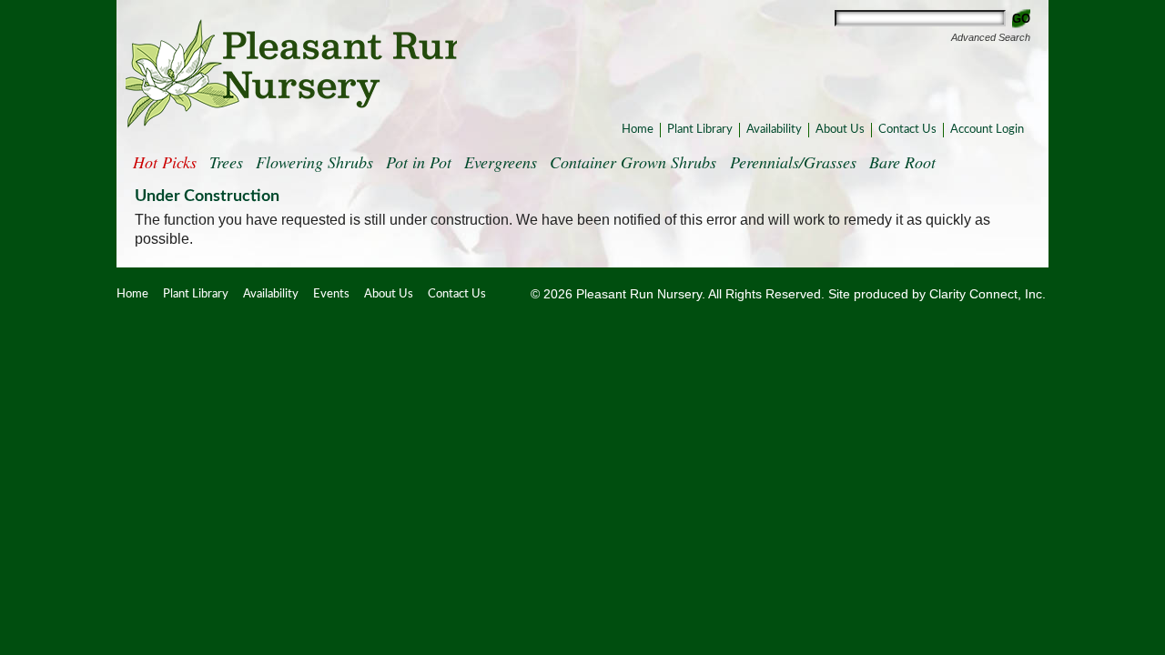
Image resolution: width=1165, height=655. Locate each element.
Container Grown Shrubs (633, 162)
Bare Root (902, 162)
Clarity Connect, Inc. (987, 294)
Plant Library (700, 130)
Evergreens (500, 162)
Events (331, 294)
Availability (774, 130)
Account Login (987, 130)
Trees (226, 162)
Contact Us (907, 130)
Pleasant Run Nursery (291, 73)
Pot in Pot (418, 162)
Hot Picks (165, 162)
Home (637, 130)
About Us (840, 130)
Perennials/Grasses (793, 162)
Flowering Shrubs (314, 162)
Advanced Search (990, 37)
